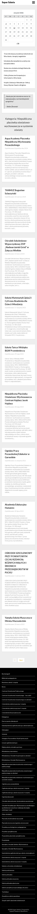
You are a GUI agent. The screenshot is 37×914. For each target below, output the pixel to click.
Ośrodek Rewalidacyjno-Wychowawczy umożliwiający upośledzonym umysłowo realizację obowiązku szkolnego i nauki (18, 808)
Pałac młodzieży (7, 814)
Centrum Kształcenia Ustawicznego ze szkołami (16, 699)
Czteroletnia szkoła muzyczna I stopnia (14, 704)
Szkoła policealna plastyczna (10, 883)
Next (21, 660)
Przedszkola (5, 840)
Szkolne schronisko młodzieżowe (12, 866)
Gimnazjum (5, 730)
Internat (4, 734)
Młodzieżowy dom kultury (10, 751)
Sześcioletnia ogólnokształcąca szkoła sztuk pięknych (18, 853)
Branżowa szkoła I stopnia (10, 682)
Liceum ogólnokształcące (9, 743)
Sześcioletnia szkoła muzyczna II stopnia (14, 861)
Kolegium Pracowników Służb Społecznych (15, 738)
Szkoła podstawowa (8, 870)
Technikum (5, 892)
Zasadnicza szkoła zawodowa (11, 896)
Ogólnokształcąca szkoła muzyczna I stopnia (15, 788)
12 (14, 28)
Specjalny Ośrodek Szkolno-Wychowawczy (15, 844)
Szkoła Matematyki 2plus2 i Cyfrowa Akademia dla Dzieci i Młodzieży (18, 301)
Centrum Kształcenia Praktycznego (13, 691)
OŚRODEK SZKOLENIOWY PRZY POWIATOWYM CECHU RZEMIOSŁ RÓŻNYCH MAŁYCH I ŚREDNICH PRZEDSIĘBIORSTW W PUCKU (18, 563)
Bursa (3, 687)
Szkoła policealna (7, 874)
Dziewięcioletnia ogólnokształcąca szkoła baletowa (17, 725)
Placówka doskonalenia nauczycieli (12, 818)
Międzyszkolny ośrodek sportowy (12, 747)
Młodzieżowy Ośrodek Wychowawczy (13, 760)
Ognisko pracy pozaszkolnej (10, 784)
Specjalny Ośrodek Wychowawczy (12, 849)
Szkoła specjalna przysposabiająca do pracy (15, 887)
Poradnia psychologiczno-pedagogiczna (14, 827)
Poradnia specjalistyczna (9, 831)
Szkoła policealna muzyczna (10, 879)
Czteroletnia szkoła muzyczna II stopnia (14, 708)
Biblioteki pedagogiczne (9, 678)
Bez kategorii (6, 674)
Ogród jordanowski (8, 797)
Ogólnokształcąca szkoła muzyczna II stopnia (16, 792)
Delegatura (5, 717)
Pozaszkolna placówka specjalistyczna (13, 836)
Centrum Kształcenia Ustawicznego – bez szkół (16, 695)
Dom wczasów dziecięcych (10, 721)
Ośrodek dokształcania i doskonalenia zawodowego (17, 801)
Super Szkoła (8, 2)
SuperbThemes (14, 911)
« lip (18, 43)
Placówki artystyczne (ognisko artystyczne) (15, 823)
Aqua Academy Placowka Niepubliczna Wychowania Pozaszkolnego (18, 141)
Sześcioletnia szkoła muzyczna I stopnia (14, 857)
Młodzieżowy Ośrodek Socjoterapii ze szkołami (16, 756)
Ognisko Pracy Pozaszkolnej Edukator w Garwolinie (17, 454)
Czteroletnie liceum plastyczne (11, 712)
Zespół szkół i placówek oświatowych (13, 900)
